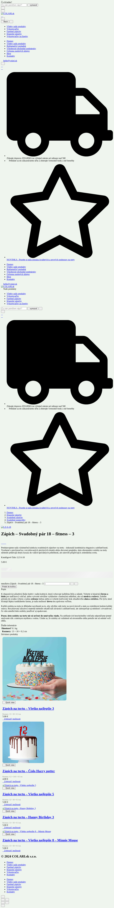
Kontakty (11, 56)
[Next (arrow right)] (7, 902)
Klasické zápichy (14, 34)
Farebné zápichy (14, 31)
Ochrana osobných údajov (18, 51)
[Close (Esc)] (3, 899)
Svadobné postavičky (16, 520)
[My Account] (2, 66)
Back (6, 22)
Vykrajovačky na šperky (17, 36)
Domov (10, 41)
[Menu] (3, 10)
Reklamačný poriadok (16, 46)
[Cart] (2, 16)
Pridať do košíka (9, 587)
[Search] (3, 63)
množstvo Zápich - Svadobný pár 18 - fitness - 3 (22, 583)
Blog (9, 53)
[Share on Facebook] (2, 543)
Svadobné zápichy (15, 517)
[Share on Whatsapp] (5, 543)
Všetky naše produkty (16, 26)
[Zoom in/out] (7, 899)
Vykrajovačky (13, 29)
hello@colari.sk (10, 61)
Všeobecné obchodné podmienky (21, 48)
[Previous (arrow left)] (3, 902)
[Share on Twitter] (3, 543)
